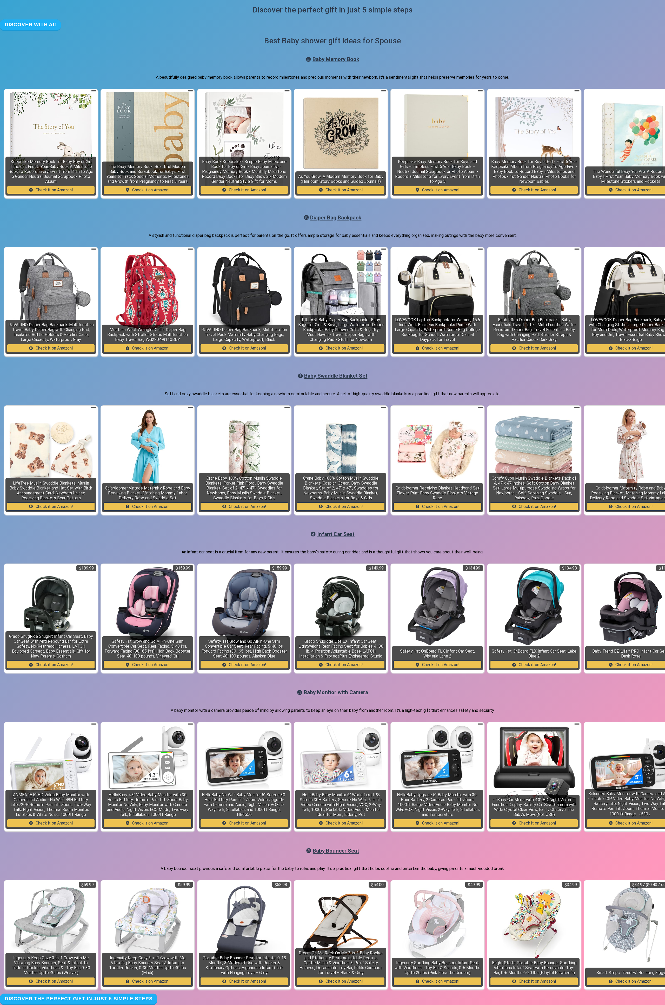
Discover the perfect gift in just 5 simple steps (78, 998)
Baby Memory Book (335, 59)
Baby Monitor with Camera (336, 692)
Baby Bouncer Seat (336, 851)
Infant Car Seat (336, 534)
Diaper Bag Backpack (335, 218)
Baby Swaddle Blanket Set (335, 376)
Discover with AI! (30, 24)
